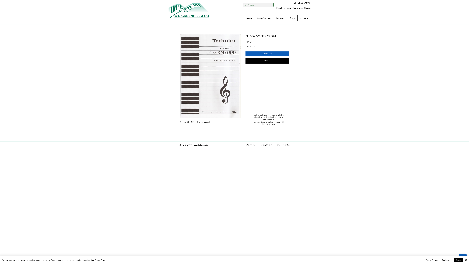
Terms (278, 145)
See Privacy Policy (98, 260)
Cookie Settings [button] (432, 260)
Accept (458, 260)
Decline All (446, 260)
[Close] (466, 260)
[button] (189, 10)
